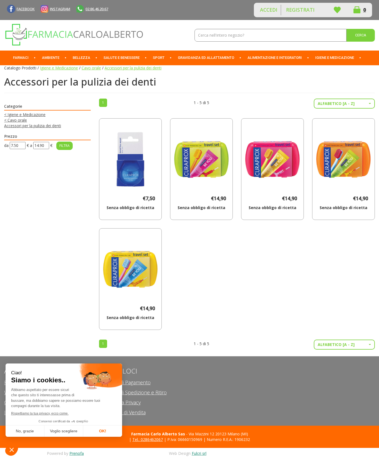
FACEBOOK (26, 8)
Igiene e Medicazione (59, 68)
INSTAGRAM (60, 8)
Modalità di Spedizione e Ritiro (133, 392)
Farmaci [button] (21, 58)
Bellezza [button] (81, 58)
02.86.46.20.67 (96, 8)
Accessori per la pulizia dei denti (32, 125)
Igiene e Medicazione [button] (334, 58)
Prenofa (76, 453)
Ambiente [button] (50, 58)
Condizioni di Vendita (122, 412)
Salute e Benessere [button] (121, 58)
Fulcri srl (199, 453)
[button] (344, 104)
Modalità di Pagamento (125, 382)
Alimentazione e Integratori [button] (274, 58)
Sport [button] (159, 58)
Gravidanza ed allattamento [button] (206, 58)
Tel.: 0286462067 (147, 439)
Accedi (268, 9)
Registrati (300, 9)
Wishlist (337, 10)
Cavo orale (91, 68)
